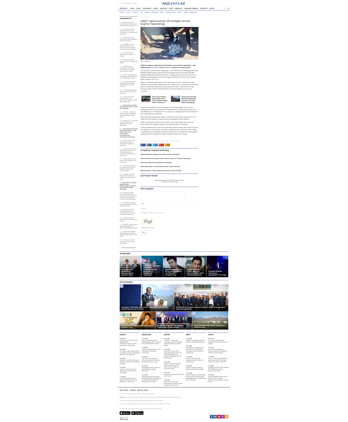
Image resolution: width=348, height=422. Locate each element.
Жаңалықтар (126, 18)
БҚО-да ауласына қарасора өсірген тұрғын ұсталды (127, 54)
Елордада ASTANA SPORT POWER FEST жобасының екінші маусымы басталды (218, 369)
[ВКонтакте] (215, 416)
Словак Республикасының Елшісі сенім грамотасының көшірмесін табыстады (128, 380)
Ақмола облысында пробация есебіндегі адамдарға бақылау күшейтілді (128, 39)
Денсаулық (154, 12)
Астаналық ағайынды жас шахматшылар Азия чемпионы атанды (217, 342)
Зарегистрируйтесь (160, 180)
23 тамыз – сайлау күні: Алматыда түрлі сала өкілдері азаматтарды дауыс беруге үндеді (128, 114)
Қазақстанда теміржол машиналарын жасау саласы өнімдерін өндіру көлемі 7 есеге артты (128, 234)
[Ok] (226, 416)
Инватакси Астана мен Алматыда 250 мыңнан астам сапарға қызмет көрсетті (173, 383)
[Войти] (228, 8)
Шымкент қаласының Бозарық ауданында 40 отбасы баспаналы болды (128, 204)
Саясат (138, 8)
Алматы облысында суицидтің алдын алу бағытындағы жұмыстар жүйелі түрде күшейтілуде (128, 99)
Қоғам (155, 8)
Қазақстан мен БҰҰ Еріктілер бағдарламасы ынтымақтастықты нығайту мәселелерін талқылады (127, 212)
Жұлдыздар (193, 12)
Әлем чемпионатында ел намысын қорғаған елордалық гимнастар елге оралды (217, 351)
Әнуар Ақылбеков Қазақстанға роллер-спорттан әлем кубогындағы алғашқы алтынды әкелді (218, 379)
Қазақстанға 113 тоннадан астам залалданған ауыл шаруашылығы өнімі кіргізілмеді (129, 122)
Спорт (171, 8)
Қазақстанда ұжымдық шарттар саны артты (174, 375)
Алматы (122, 12)
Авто (188, 334)
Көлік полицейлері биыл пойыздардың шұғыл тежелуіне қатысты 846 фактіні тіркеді (128, 76)
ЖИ (141, 12)
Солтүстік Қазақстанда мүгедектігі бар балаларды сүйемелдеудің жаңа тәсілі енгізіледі (127, 84)
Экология (203, 8)
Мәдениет (178, 8)
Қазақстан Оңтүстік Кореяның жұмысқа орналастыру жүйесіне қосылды (130, 361)
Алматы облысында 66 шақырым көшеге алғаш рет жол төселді (195, 360)
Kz (136, 3)
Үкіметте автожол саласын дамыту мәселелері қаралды (195, 368)
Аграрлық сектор (170, 12)
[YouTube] (219, 416)
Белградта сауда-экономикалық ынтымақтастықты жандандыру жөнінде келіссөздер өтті (130, 352)
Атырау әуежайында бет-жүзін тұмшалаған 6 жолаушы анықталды (128, 91)
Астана (128, 12)
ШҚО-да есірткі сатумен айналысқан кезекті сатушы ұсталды (161, 170)
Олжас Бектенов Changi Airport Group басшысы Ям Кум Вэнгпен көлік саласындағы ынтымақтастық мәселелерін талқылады (128, 133)
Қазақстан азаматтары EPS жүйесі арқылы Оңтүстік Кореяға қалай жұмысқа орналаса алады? (128, 168)
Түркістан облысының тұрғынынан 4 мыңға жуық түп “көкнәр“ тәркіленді (165, 158)
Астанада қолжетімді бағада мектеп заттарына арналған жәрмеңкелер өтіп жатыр (127, 176)
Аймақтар (123, 8)
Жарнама (133, 390)
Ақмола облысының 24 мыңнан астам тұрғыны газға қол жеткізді (128, 160)
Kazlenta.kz (123, 397)
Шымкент (135, 12)
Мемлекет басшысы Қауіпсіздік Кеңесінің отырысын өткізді (128, 219)
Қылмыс (147, 12)
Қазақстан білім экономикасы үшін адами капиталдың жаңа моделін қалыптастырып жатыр (127, 68)
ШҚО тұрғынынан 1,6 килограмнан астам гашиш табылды (160, 166)
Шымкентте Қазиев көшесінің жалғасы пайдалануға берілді (129, 61)
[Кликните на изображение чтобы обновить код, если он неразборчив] (147, 225)
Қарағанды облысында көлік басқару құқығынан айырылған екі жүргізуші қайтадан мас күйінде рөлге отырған (152, 379)
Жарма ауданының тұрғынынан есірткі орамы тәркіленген (160, 154)
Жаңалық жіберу (142, 390)
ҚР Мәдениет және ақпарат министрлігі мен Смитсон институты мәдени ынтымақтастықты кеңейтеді (128, 46)
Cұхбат (186, 12)
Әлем (132, 8)
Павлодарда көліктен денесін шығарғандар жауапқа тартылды (151, 369)
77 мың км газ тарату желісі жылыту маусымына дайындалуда (127, 241)
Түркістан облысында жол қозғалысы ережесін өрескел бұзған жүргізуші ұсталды (151, 360)
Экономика (147, 8)
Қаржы (211, 8)
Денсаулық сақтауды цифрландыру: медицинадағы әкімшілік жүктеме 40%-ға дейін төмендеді (128, 186)
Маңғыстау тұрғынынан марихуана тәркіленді (155, 162)
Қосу (144, 232)
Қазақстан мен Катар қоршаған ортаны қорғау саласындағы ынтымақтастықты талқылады (129, 31)
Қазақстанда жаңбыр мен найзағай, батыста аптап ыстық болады (129, 106)
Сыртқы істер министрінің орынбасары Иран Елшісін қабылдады (128, 370)
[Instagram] (223, 416)
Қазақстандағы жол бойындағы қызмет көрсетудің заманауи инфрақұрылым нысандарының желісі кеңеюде (196, 377)
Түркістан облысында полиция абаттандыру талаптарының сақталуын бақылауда (127, 143)
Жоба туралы (124, 390)
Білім (161, 12)
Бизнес (180, 12)
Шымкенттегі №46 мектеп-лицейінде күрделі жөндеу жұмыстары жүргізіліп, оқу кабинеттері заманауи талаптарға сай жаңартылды (128, 196)
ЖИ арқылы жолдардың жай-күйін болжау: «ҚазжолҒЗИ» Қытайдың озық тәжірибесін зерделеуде (195, 350)
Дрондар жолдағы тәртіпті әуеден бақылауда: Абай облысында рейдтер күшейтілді (129, 226)
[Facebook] (211, 416)
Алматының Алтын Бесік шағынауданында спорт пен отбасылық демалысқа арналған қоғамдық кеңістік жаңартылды (128, 152)
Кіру (176, 182)
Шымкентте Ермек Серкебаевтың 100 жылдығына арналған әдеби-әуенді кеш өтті (128, 23)
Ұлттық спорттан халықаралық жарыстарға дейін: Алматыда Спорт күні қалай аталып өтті (218, 360)
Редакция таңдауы (191, 8)
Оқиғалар (163, 8)
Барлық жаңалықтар (129, 247)
